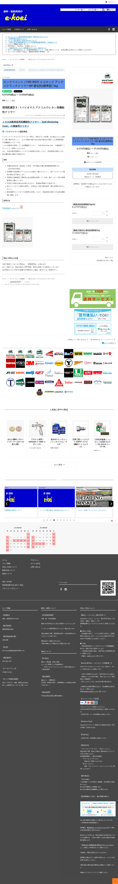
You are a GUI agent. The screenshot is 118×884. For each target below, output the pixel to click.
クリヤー (22, 70)
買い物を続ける (95, 339)
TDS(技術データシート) (11, 208)
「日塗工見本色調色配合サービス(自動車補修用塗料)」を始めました (32, 42)
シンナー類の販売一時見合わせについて (22, 40)
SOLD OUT (94, 221)
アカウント (111, 2)
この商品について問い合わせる (76, 339)
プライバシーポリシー (10, 588)
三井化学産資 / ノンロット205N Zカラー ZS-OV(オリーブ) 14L (102, 443)
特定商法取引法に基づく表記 (12, 585)
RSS (3, 582)
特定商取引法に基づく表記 (105, 260)
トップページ (109, 339)
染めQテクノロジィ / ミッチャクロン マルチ (59, 441)
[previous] (7, 503)
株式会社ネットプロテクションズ (97, 827)
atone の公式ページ (90, 691)
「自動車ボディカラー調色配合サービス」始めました (27, 48)
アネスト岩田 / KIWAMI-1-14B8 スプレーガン (37, 441)
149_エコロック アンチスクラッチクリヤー (41, 59)
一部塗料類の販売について (17, 39)
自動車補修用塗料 (9, 70)
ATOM (9, 582)
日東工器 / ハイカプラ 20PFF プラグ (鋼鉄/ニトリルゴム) (80, 443)
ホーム (4, 59)
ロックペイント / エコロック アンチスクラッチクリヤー (46, 70)
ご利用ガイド (19, 29)
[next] (111, 503)
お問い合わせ (32, 29)
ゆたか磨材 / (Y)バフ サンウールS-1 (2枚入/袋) (15, 441)
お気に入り (94, 157)
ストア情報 (6, 29)
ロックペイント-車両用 (17, 59)
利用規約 (110, 646)
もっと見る (58, 465)
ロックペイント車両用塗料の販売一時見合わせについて (28, 37)
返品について (109, 257)
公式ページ (90, 656)
